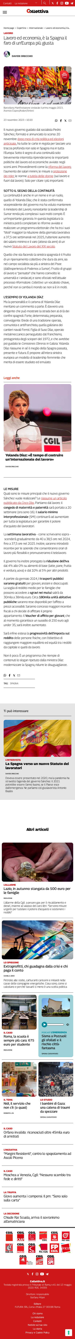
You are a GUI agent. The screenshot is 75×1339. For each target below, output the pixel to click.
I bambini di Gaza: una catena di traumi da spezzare (55, 1107)
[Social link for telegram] (71, 3)
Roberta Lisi (9, 1113)
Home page (9, 28)
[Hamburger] (5, 12)
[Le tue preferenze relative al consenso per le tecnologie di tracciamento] (68, 1332)
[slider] (55, 1025)
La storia (37, 1328)
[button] (56, 120)
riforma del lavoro (59, 167)
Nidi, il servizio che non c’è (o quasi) (17, 1105)
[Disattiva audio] (68, 1024)
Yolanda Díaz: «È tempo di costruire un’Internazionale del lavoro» (34, 457)
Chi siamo (38, 1313)
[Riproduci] (44, 1024)
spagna (14, 683)
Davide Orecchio (22, 56)
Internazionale (36, 28)
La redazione (21, 3)
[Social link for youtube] (67, 3)
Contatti (7, 3)
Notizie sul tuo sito (37, 1324)
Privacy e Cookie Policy (37, 1332)
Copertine (21, 28)
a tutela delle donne (40, 176)
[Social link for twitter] (52, 3)
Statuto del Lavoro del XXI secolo (33, 246)
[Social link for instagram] (61, 3)
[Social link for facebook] (57, 3)
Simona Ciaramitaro (50, 1054)
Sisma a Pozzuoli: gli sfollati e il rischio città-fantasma (54, 1042)
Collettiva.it (37, 1281)
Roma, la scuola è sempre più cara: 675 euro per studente (19, 1040)
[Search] (44, 3)
